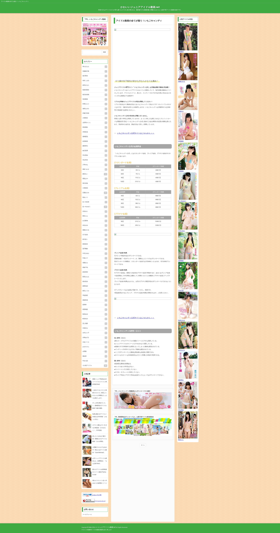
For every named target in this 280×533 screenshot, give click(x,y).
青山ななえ (94, 66)
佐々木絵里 (94, 202)
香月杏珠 (94, 183)
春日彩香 (94, 151)
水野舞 (94, 351)
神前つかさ (94, 169)
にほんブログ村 (96, 495)
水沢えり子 (94, 333)
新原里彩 (94, 272)
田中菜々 (94, 239)
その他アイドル (94, 365)
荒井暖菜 (94, 99)
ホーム (143, 445)
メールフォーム (87, 514)
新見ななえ (94, 277)
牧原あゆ (94, 314)
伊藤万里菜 (94, 113)
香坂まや (94, 179)
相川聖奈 (94, 76)
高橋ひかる (94, 230)
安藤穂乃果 (94, 71)
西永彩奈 (94, 281)
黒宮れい (94, 174)
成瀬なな (94, 263)
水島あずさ (94, 337)
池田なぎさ (94, 109)
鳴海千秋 (94, 267)
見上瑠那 (94, 323)
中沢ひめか (94, 253)
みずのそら (94, 347)
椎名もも (94, 216)
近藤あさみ (94, 193)
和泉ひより (94, 104)
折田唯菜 (94, 141)
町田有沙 (94, 319)
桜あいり (94, 197)
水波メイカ (94, 342)
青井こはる (94, 80)
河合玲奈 (94, 160)
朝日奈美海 (94, 95)
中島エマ (94, 258)
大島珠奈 (94, 118)
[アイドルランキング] (89, 501)
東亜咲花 (94, 300)
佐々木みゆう (94, 207)
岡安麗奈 (94, 127)
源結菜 (94, 356)
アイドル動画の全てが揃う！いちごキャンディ (139, 20)
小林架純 (94, 188)
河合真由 (94, 155)
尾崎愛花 (94, 137)
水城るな (94, 328)
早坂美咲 (94, 295)
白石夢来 (94, 221)
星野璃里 (94, 309)
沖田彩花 (94, 132)
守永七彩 (94, 361)
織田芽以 (94, 146)
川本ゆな (94, 165)
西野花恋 (94, 286)
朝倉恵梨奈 (94, 90)
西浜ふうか (94, 291)
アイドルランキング (100, 501)
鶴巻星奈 (94, 244)
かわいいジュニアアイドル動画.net (140, 7)
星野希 (94, 305)
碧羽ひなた (94, 85)
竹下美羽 (94, 235)
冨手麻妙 (94, 249)
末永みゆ (94, 225)
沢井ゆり (94, 211)
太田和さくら (94, 122)
